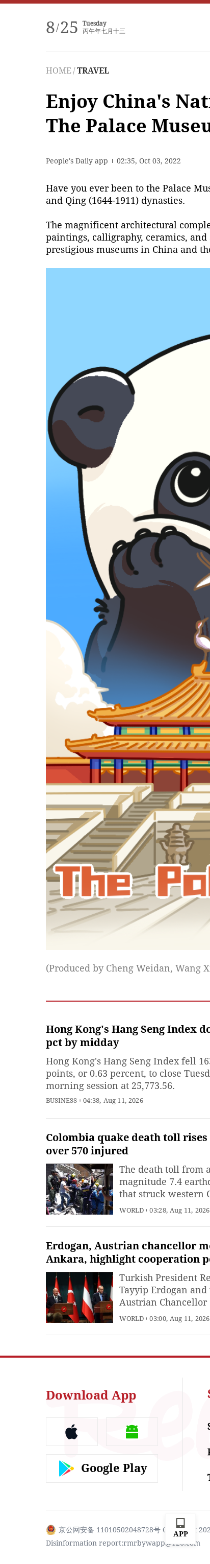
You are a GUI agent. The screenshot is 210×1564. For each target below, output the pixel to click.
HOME (58, 71)
